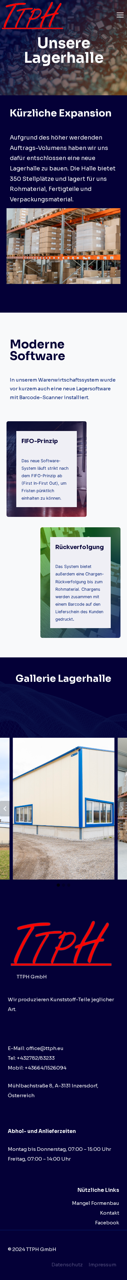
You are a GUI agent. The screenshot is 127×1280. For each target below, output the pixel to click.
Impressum (102, 1264)
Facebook (107, 1222)
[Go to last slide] (5, 808)
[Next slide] (122, 808)
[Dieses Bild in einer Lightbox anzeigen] (63, 246)
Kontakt (109, 1213)
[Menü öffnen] (120, 15)
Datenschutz (67, 1264)
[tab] (58, 885)
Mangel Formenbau (95, 1203)
